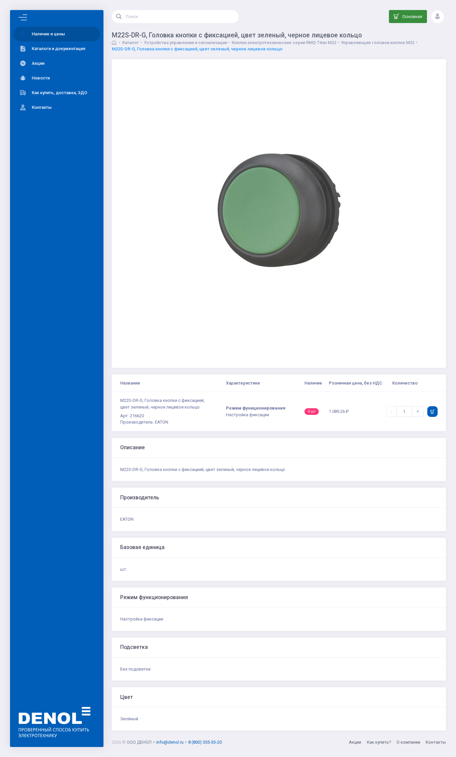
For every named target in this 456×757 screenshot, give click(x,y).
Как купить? (379, 742)
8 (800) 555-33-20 (205, 742)
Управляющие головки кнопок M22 (377, 42)
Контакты (436, 742)
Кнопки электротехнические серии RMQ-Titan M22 (284, 42)
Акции (355, 742)
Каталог (130, 42)
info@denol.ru (170, 742)
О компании (408, 742)
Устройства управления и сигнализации (185, 42)
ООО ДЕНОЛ (139, 742)
